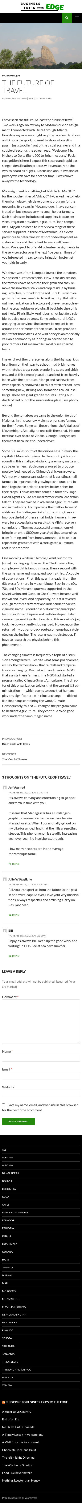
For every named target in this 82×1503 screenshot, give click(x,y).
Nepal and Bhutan (14, 1314)
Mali (5, 1283)
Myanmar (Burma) (14, 1306)
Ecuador (8, 1220)
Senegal (7, 1338)
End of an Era (10, 1419)
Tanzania (8, 1353)
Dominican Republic (16, 1212)
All (4, 1149)
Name (7, 1051)
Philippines (9, 1322)
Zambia (7, 1385)
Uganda (7, 1377)
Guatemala (9, 1243)
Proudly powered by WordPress (19, 1497)
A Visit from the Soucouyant (20, 1442)
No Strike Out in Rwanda (18, 1427)
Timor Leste (10, 1361)
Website (8, 1087)
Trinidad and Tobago (16, 1369)
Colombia (9, 1188)
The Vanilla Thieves (14, 756)
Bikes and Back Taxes (16, 741)
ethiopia (8, 1228)
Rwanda (7, 1330)
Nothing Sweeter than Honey (21, 1480)
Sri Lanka (8, 1346)
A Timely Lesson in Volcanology (22, 1434)
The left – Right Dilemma (18, 1457)
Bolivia (7, 1181)
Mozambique (11, 75)
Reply (16, 863)
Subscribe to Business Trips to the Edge (37, 1402)
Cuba (5, 1196)
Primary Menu (77, 18)
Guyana (7, 1251)
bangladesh (10, 1173)
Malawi (7, 1275)
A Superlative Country (16, 1411)
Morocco (9, 1291)
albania (7, 1157)
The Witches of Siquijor (17, 1465)
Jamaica (7, 1267)
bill (30, 98)
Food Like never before (17, 1473)
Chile (5, 1204)
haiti (5, 1259)
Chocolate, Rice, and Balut (19, 1450)
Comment (10, 997)
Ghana (6, 1236)
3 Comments (43, 98)
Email (7, 1069)
